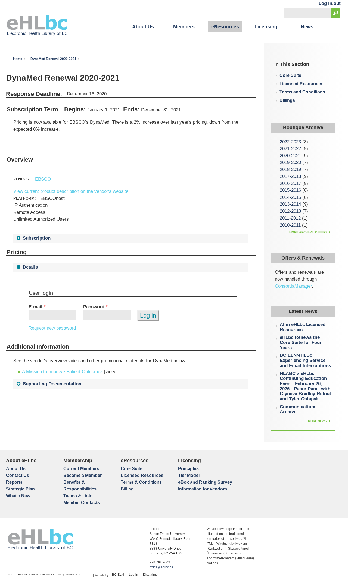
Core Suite (290, 75)
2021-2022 (290, 148)
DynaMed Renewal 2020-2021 (53, 59)
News (307, 26)
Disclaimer (151, 575)
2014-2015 (290, 197)
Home (17, 59)
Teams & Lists (77, 495)
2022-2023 (290, 141)
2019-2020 (290, 162)
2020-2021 (290, 155)
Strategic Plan (20, 489)
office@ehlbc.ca (161, 567)
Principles (188, 468)
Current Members (81, 468)
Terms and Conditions (302, 92)
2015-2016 (290, 190)
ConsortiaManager (293, 286)
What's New (18, 495)
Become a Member (82, 475)
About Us (143, 26)
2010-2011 (290, 225)
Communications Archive (298, 409)
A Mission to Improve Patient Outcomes (62, 371)
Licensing (265, 26)
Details (30, 267)
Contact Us (17, 475)
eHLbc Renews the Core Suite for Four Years (301, 342)
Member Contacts (81, 502)
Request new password (52, 328)
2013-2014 (290, 204)
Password (95, 306)
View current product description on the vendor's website (70, 191)
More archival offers (308, 232)
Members (184, 26)
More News (317, 421)
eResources (225, 26)
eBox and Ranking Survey (205, 482)
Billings (287, 100)
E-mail (37, 306)
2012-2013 (290, 211)
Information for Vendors (202, 489)
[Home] (37, 26)
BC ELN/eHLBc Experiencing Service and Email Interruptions (305, 360)
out (337, 3)
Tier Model (189, 475)
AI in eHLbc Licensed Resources (302, 327)
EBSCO (43, 179)
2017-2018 (290, 176)
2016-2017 (290, 183)
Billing (127, 489)
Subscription (37, 238)
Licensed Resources (300, 83)
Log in (325, 3)
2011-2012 (290, 218)
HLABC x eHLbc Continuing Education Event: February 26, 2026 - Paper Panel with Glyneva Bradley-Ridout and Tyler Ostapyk (305, 386)
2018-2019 (290, 169)
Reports (14, 482)
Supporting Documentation (52, 383)
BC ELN (118, 575)
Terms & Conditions (141, 482)
